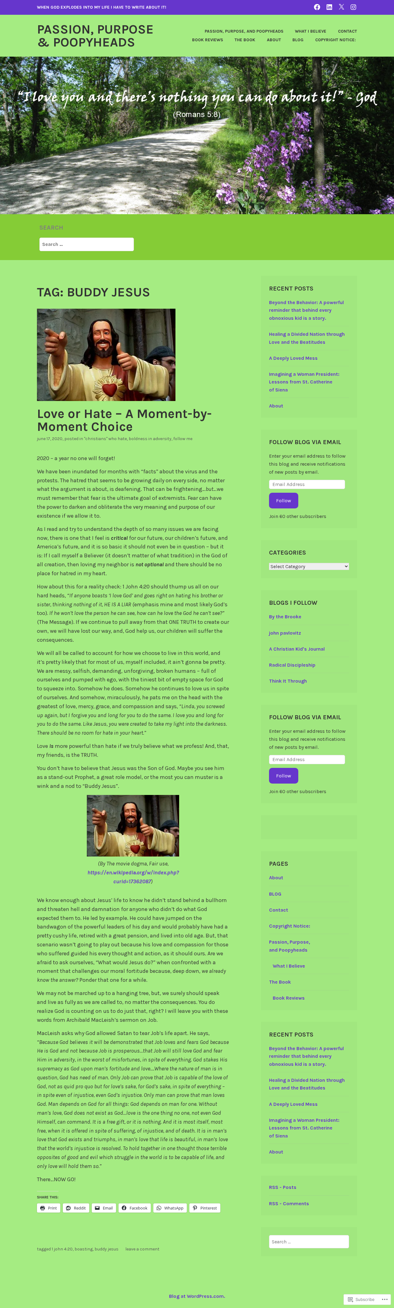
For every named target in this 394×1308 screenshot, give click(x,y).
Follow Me (182, 438)
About (274, 39)
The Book (245, 39)
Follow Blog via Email (305, 442)
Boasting (83, 1249)
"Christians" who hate (105, 438)
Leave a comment (142, 1249)
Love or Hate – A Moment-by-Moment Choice (124, 420)
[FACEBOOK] (317, 7)
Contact (347, 31)
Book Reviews (207, 39)
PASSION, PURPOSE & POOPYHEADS (95, 36)
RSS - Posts (282, 1187)
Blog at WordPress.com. (197, 1296)
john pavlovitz (285, 633)
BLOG (298, 39)
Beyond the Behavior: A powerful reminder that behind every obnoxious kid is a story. (306, 310)
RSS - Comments (289, 1203)
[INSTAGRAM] (353, 7)
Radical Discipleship (292, 665)
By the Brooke (285, 617)
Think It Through (288, 681)
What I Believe (310, 31)
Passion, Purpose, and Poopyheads (244, 31)
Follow (283, 501)
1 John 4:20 (62, 1249)
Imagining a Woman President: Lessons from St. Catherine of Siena (304, 382)
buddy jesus (106, 1249)
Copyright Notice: (336, 39)
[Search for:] (86, 244)
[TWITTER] (341, 7)
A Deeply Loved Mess (293, 358)
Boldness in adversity (150, 438)
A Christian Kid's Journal (297, 649)
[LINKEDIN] (329, 7)
